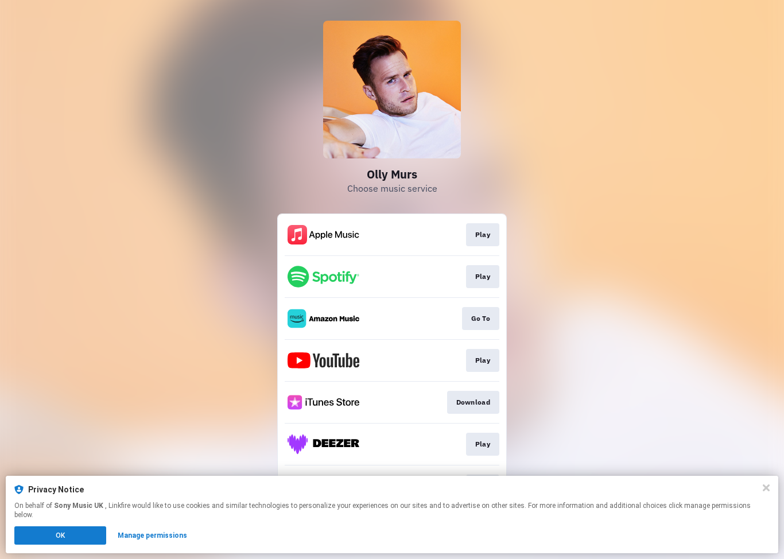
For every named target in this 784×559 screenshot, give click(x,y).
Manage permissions (152, 535)
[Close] (766, 488)
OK (60, 535)
